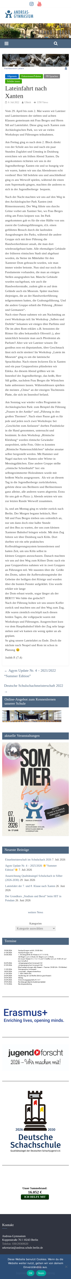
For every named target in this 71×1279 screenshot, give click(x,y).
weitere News (35, 912)
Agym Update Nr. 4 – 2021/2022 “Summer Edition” (30, 673)
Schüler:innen (13, 81)
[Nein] (66, 1267)
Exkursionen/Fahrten (31, 76)
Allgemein (12, 76)
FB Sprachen (52, 76)
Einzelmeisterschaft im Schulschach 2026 (28, 859)
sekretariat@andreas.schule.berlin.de (22, 1247)
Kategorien (35, 923)
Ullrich (27, 102)
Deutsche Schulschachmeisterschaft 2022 (33, 688)
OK (31, 1273)
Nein (41, 1273)
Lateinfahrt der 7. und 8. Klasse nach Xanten (30, 886)
